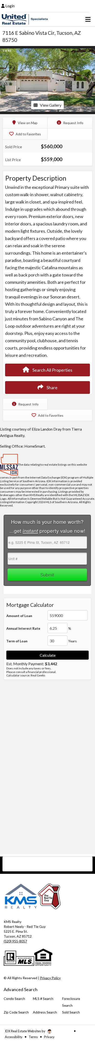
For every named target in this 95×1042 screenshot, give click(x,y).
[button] (5, 80)
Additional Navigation (47, 864)
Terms (33, 1037)
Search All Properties (52, 370)
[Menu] (88, 19)
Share (51, 387)
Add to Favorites (28, 134)
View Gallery (50, 105)
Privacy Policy (50, 978)
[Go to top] (82, 1010)
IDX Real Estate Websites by (25, 1031)
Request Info (72, 123)
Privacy (49, 1037)
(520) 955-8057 (15, 941)
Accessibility (13, 1037)
